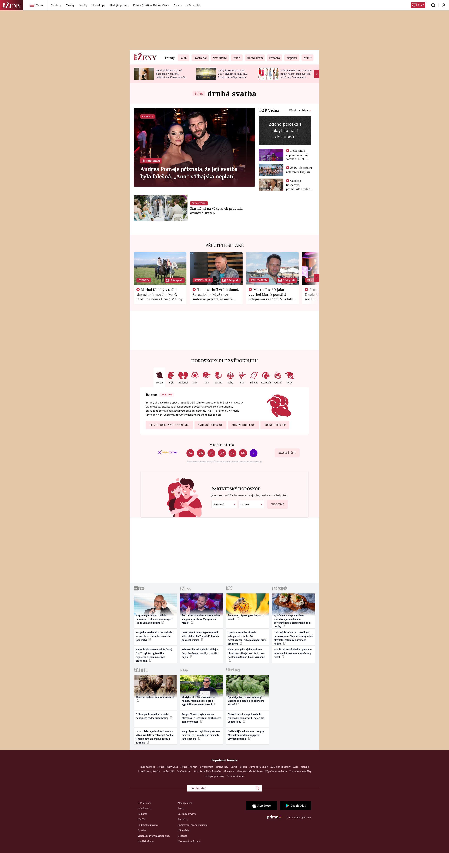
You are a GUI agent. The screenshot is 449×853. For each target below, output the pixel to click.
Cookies (142, 830)
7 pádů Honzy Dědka (149, 771)
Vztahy (70, 5)
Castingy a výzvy (187, 813)
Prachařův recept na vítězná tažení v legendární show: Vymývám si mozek (201, 619)
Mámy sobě (193, 5)
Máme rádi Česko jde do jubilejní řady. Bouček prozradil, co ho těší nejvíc (200, 653)
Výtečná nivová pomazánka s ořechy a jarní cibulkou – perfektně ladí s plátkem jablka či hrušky (292, 621)
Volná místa (144, 808)
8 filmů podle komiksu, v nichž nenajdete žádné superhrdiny (152, 716)
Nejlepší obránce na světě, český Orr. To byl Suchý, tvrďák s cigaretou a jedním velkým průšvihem (154, 655)
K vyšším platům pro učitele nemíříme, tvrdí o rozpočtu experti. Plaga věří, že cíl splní (155, 619)
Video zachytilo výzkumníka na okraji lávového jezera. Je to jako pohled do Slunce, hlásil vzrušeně (246, 653)
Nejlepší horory (188, 766)
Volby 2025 (168, 771)
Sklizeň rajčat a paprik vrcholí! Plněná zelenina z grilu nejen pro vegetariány (246, 718)
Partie (234, 766)
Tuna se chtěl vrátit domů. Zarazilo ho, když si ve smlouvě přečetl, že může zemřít (216, 296)
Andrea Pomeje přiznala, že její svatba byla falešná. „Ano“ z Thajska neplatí (189, 172)
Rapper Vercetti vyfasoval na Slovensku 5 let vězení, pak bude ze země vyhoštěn (201, 718)
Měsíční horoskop (243, 424)
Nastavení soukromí (189, 841)
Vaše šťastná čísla (222, 445)
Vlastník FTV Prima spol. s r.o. (154, 835)
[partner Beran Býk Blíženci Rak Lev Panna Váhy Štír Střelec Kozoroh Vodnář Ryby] (251, 504)
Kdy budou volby (258, 766)
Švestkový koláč (235, 776)
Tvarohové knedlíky (300, 771)
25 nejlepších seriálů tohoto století (155, 697)
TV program (206, 766)
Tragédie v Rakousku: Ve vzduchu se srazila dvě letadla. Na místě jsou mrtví (154, 636)
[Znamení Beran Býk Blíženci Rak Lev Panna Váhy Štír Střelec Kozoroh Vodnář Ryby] (224, 504)
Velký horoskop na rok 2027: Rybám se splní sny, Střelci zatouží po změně (232, 74)
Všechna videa (299, 110)
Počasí (243, 766)
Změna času (222, 766)
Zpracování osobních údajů (192, 824)
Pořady (177, 5)
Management (185, 802)
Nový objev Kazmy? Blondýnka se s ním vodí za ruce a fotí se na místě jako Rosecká (201, 735)
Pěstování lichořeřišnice (250, 771)
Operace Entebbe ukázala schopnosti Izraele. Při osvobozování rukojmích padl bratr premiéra (247, 638)
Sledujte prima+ (119, 5)
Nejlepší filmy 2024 (168, 766)
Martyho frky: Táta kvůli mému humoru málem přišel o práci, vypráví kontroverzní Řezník (198, 701)
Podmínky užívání (148, 824)
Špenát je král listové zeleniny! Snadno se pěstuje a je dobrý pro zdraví (246, 701)
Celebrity (56, 5)
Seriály (83, 5)
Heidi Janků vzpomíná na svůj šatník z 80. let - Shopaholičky (297, 157)
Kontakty (183, 819)
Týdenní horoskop (210, 424)
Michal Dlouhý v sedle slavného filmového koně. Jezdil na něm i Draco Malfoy (159, 294)
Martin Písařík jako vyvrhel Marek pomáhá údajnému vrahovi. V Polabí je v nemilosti (271, 296)
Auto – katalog (301, 766)
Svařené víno (184, 771)
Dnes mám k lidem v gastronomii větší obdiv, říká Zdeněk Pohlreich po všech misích (200, 636)
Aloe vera (229, 771)
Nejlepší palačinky (214, 776)
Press (181, 808)
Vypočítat (277, 504)
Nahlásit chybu (146, 841)
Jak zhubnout (147, 766)
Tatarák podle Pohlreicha (207, 771)
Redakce (182, 835)
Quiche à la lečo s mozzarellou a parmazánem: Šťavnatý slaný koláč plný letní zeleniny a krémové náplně (293, 638)
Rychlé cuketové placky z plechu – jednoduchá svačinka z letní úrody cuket (293, 653)
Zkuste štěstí (287, 452)
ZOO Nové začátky (280, 766)
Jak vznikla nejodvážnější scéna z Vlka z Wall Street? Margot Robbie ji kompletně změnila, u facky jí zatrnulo (155, 737)
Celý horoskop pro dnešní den (169, 424)
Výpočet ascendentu (276, 771)
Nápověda (183, 830)
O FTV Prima (144, 802)
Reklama (142, 813)
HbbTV (141, 819)
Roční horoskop (275, 424)
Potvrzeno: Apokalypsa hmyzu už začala (246, 617)
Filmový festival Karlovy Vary (151, 5)
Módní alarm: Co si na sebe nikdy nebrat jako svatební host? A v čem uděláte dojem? (295, 75)
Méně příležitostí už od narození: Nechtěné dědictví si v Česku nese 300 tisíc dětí (171, 75)
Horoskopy (98, 5)
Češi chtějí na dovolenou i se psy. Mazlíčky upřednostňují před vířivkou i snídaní (246, 735)
